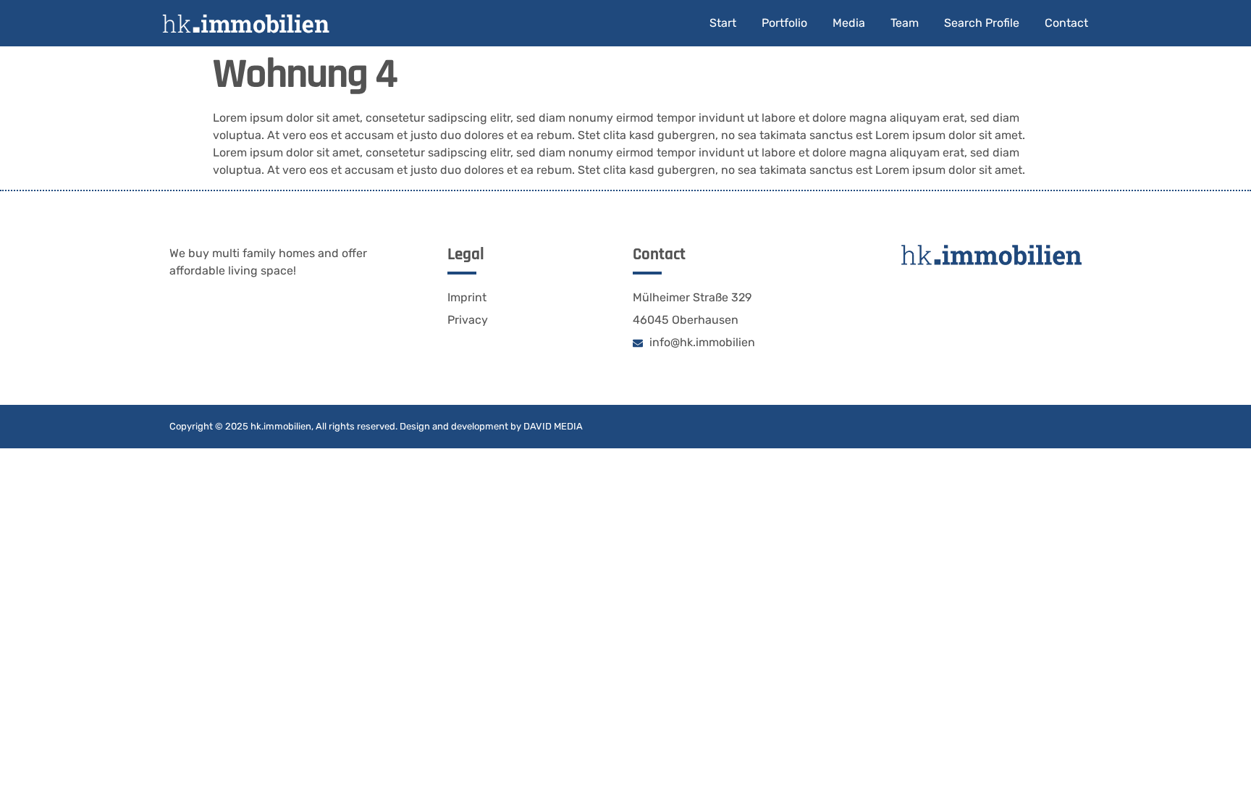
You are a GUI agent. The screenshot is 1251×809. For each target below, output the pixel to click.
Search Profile (981, 23)
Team (904, 23)
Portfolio (784, 23)
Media (849, 23)
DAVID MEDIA (553, 426)
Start (722, 23)
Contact (1066, 23)
